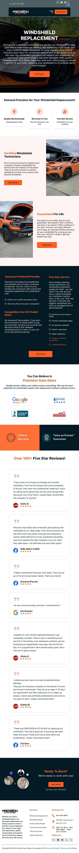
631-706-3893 (61, 815)
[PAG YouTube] (61, 2)
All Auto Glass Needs (37, 824)
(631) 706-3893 (18, 4)
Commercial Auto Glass (38, 827)
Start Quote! (56, 784)
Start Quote (61, 12)
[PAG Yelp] (68, 2)
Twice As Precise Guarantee (57, 339)
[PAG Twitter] (68, 5)
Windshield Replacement (39, 816)
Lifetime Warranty (59, 345)
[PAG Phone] (56, 789)
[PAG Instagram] (58, 2)
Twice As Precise (36, 831)
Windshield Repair (36, 820)
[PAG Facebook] (65, 2)
